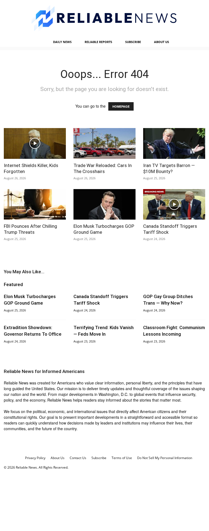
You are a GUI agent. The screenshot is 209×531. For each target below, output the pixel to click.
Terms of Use (122, 458)
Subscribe (133, 42)
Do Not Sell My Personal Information (164, 458)
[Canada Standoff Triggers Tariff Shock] (174, 204)
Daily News (62, 42)
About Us (161, 42)
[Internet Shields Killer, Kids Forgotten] (35, 143)
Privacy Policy (35, 458)
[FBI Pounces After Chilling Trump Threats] (35, 204)
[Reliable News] (104, 18)
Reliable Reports (98, 42)
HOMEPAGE (121, 106)
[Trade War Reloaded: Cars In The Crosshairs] (104, 143)
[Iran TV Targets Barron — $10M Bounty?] (174, 143)
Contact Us (78, 458)
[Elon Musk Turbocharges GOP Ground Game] (104, 204)
